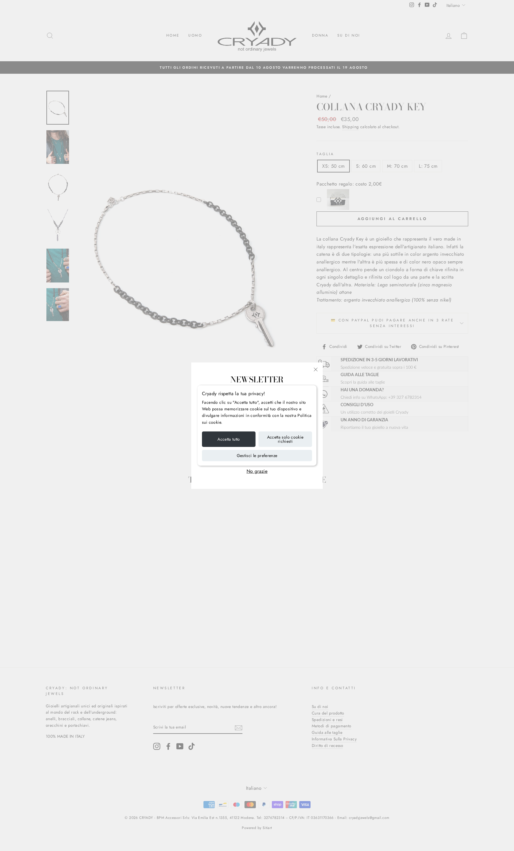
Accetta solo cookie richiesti (285, 439)
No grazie (257, 471)
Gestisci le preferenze (257, 456)
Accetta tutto (228, 439)
